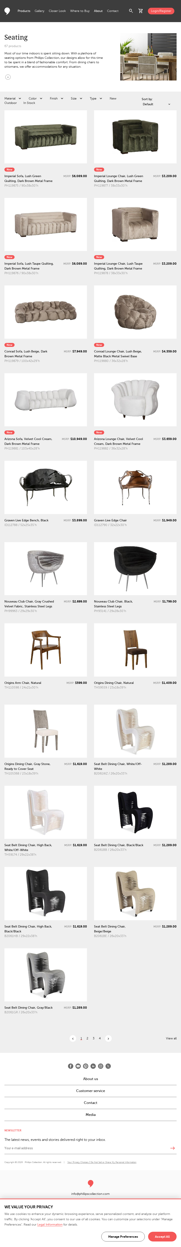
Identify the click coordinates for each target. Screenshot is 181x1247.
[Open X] (108, 1066)
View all (171, 1038)
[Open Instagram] (100, 1066)
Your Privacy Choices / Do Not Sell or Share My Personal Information (101, 1162)
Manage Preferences (123, 1236)
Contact (113, 11)
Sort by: (147, 99)
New (113, 98)
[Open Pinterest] (85, 1066)
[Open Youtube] (78, 1066)
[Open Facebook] (70, 1066)
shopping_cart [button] (140, 11)
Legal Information (49, 1224)
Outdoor (10, 103)
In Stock (29, 103)
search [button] (131, 11)
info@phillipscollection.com (90, 1193)
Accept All (162, 1236)
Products (24, 11)
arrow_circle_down (7, 76)
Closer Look (57, 11)
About (98, 11)
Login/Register (161, 11)
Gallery (39, 11)
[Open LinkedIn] (93, 1066)
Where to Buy (80, 11)
